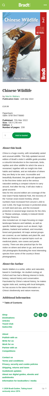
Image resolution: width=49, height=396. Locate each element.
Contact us (7, 357)
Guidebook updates (11, 371)
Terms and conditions (12, 361)
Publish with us (9, 337)
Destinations (8, 318)
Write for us (8, 341)
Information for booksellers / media (19, 381)
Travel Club (7, 324)
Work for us (8, 344)
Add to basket (21, 135)
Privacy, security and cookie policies (20, 364)
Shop (4, 315)
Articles (6, 321)
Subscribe (7, 327)
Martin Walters (12, 96)
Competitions (8, 351)
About (5, 334)
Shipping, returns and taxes (15, 367)
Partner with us (9, 348)
